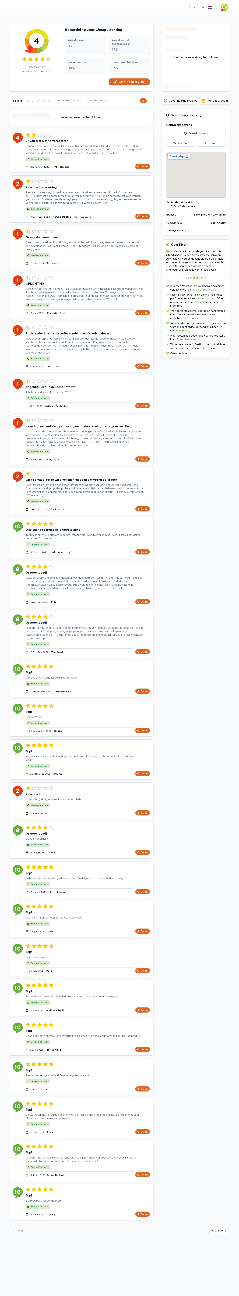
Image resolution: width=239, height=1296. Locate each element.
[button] (196, 352)
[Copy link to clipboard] (195, 7)
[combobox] (68, 101)
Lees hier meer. (188, 339)
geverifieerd (182, 330)
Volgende (217, 1230)
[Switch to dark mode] (202, 7)
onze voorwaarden (204, 289)
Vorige (20, 1230)
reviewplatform (206, 298)
